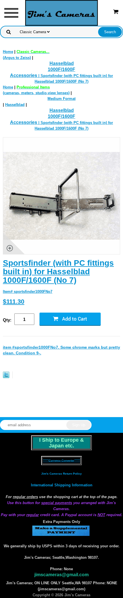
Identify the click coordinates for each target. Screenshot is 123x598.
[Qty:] (26, 319)
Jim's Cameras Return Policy (61, 473)
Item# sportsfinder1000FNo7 (27, 291)
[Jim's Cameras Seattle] (61, 12)
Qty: (7, 319)
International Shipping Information (61, 485)
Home (8, 52)
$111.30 (13, 301)
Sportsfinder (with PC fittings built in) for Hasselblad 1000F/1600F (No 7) (58, 271)
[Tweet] (6, 377)
